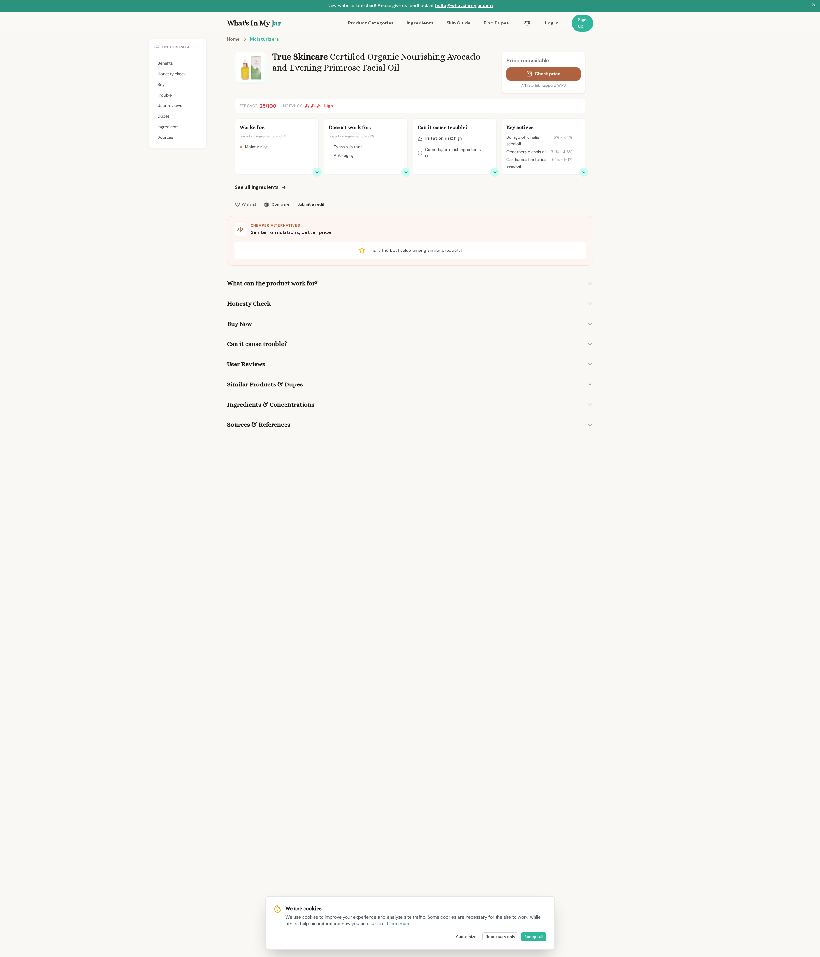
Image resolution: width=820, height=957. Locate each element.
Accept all (533, 936)
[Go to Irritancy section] (494, 172)
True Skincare (300, 57)
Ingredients (420, 23)
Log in (552, 23)
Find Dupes (496, 23)
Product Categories (371, 23)
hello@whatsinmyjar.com (464, 5)
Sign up (582, 23)
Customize (466, 936)
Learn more (398, 923)
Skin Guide (459, 23)
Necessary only (500, 936)
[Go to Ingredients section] (583, 172)
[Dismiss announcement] (813, 6)
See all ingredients (257, 187)
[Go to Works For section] (317, 172)
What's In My (254, 22)
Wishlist (249, 204)
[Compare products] (527, 23)
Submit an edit (310, 204)
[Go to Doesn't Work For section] (405, 172)
